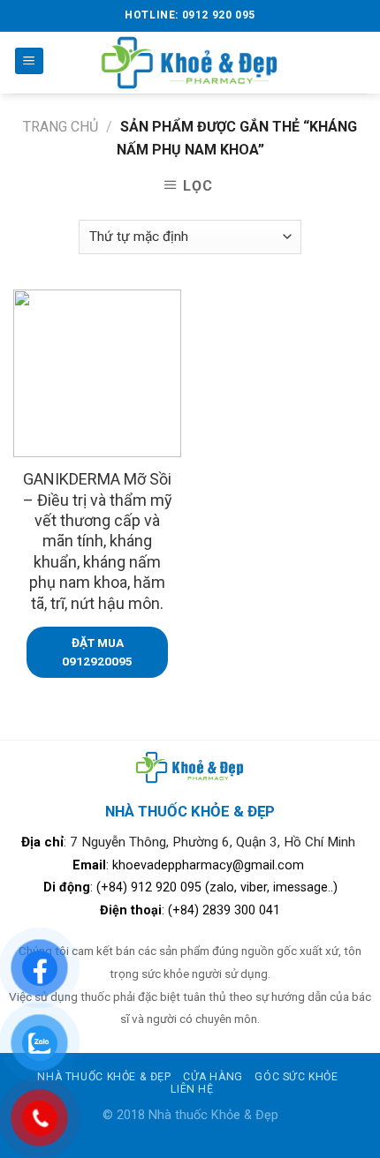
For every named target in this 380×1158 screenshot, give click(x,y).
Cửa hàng (213, 1077)
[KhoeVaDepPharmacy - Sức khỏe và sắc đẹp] (190, 62)
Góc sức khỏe (296, 1077)
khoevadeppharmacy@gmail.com (210, 865)
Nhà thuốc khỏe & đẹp (104, 1077)
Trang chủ (60, 126)
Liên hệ (192, 1089)
